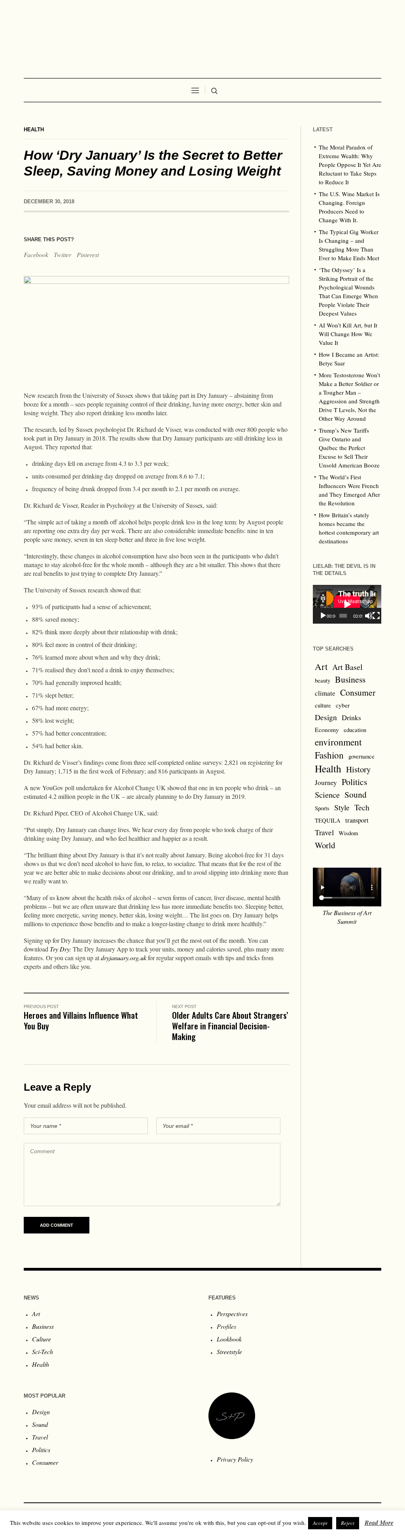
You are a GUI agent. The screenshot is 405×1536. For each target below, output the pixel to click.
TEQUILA (328, 820)
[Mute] (368, 616)
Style (342, 807)
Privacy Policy (235, 1459)
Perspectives (232, 1313)
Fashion (329, 755)
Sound (355, 794)
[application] (347, 604)
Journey (326, 782)
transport (357, 820)
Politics (354, 781)
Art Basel (347, 667)
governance (361, 756)
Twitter (62, 254)
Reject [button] (347, 1523)
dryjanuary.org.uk (123, 957)
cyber (343, 705)
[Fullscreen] (376, 616)
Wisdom (348, 833)
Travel (324, 832)
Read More (379, 1522)
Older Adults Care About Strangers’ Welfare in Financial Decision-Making (230, 1025)
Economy (327, 730)
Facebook (36, 254)
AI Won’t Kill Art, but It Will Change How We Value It (348, 333)
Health (34, 129)
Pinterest (88, 254)
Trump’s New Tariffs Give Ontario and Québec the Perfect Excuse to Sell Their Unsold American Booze (349, 447)
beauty (322, 680)
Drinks (351, 717)
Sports (322, 808)
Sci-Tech (42, 1351)
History (358, 769)
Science (327, 794)
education (355, 730)
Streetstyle (229, 1351)
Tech (361, 807)
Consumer (357, 692)
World (325, 845)
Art (321, 666)
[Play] (323, 616)
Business (350, 679)
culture (323, 705)
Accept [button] (320, 1523)
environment (338, 742)
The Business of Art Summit (347, 916)
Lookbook (229, 1339)
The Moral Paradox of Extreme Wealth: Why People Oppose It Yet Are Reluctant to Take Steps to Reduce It (350, 164)
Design (326, 717)
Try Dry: (60, 949)
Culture (41, 1339)
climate (325, 693)
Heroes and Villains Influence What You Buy (81, 1020)
